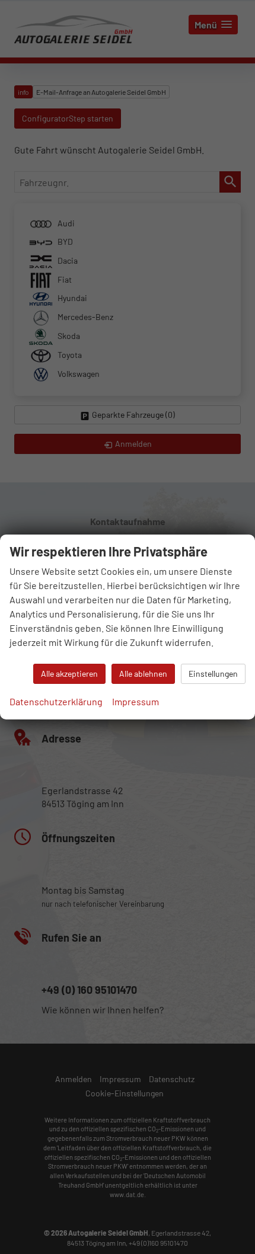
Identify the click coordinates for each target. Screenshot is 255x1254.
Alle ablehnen (143, 673)
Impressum (135, 701)
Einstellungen (213, 673)
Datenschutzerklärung (56, 701)
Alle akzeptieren (69, 673)
